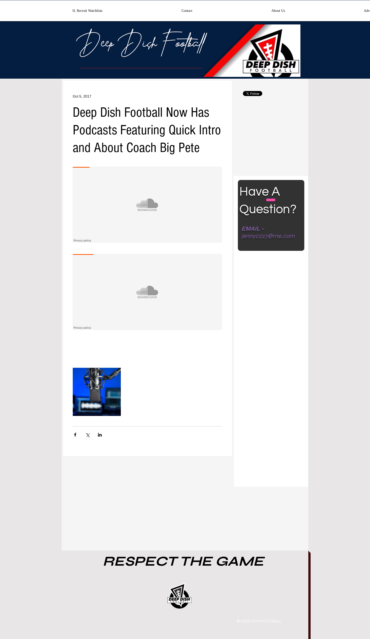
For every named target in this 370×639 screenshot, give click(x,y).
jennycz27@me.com (267, 236)
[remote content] (147, 205)
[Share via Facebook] (75, 434)
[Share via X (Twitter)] (87, 434)
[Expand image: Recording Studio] (97, 392)
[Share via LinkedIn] (99, 434)
